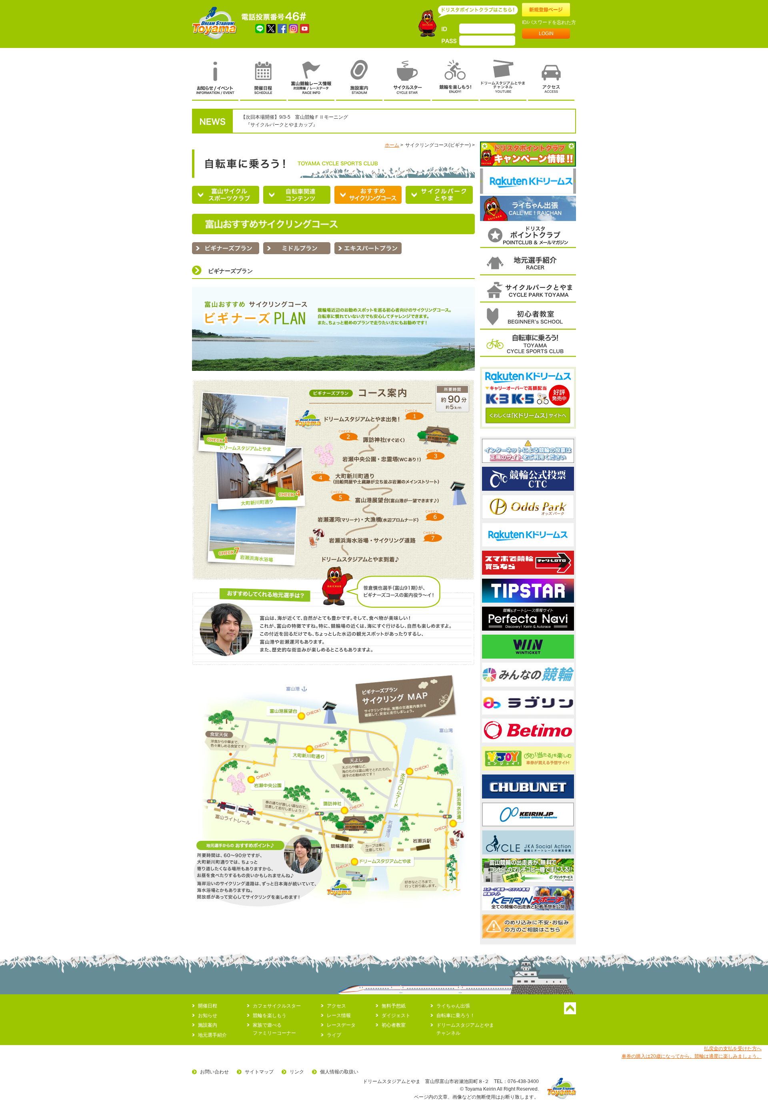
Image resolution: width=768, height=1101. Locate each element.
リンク (297, 1072)
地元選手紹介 (212, 1035)
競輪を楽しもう (269, 1015)
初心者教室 (394, 1025)
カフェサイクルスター (277, 1006)
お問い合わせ (214, 1072)
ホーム (392, 145)
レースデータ (341, 1025)
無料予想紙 (394, 1006)
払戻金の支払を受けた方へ (733, 1048)
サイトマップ (259, 1072)
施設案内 (207, 1025)
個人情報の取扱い (339, 1072)
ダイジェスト (396, 1015)
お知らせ (207, 1015)
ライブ (334, 1035)
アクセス (336, 1006)
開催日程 (207, 1006)
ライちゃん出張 (453, 1006)
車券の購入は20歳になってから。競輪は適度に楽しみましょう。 (692, 1056)
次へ (574, 181)
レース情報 (339, 1015)
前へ (481, 181)
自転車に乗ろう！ (455, 1015)
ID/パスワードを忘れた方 (549, 22)
